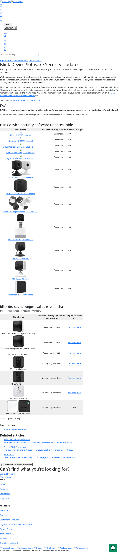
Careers (3, 515)
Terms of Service (7, 533)
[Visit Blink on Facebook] (7, 547)
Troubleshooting (20, 60)
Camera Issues (35, 60)
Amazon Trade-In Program (15, 429)
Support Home (6, 60)
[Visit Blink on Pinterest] (81, 547)
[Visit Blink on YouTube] (65, 547)
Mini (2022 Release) (20, 258)
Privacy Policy (6, 529)
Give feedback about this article (18, 464)
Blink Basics (41, 456)
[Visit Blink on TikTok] (50, 547)
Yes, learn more (74, 327)
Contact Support (7, 474)
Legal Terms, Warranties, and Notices (16, 524)
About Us (4, 510)
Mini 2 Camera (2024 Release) (20, 177)
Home (2, 484)
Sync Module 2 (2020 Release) (20, 294)
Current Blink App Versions (38, 448)
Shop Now (4, 498)
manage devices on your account (26, 100)
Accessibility (5, 538)
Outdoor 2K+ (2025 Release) (20, 141)
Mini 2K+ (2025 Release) (20, 135)
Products (4, 489)
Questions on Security (9, 543)
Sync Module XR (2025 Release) (20, 158)
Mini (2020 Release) (20, 279)
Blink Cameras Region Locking (38, 441)
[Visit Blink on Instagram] (25, 547)
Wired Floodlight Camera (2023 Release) (20, 211)
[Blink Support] (11, 1)
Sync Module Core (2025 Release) (20, 152)
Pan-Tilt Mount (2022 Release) (20, 239)
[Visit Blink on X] (38, 547)
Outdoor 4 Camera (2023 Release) (20, 193)
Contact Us (5, 493)
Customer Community (9, 519)
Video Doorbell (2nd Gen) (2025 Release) (20, 147)
